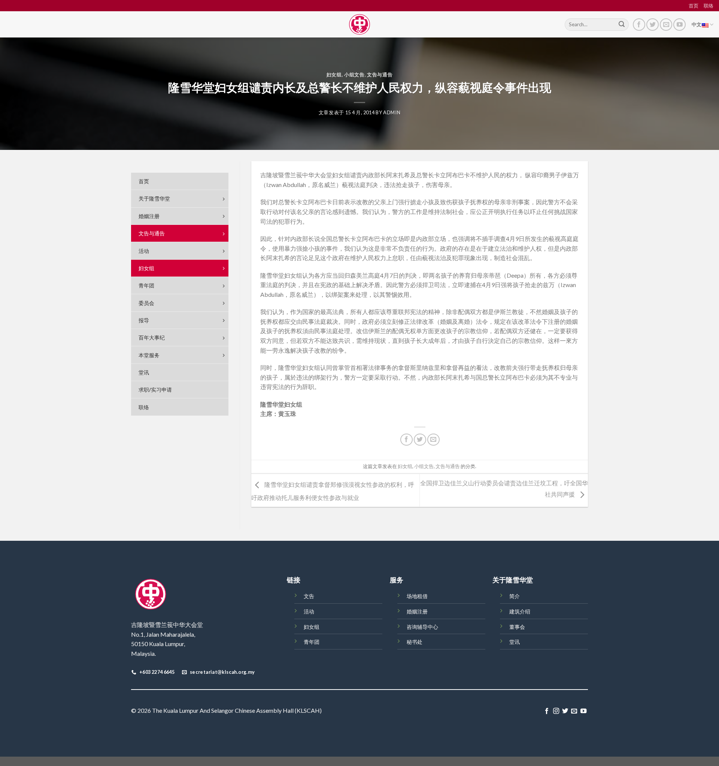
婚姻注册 (417, 611)
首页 (693, 6)
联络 (708, 6)
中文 (697, 24)
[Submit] (621, 24)
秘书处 (414, 642)
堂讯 (514, 642)
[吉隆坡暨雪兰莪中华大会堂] (359, 24)
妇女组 (334, 75)
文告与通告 (379, 75)
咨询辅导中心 (422, 627)
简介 (514, 596)
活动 (309, 611)
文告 (309, 596)
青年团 (311, 642)
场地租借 (417, 596)
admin (391, 112)
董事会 (517, 627)
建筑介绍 (519, 611)
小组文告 (354, 75)
